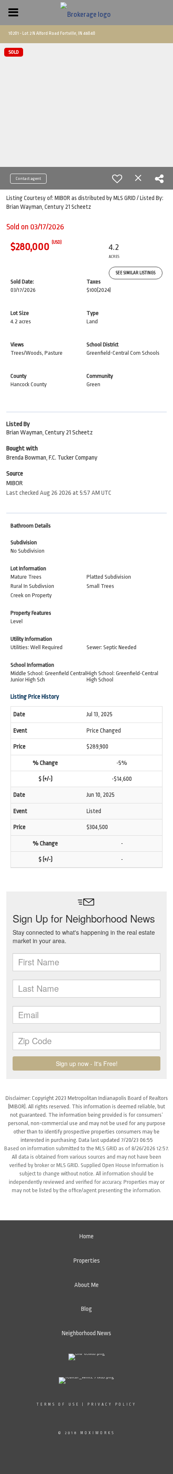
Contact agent (28, 179)
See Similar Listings (135, 273)
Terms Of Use (58, 1404)
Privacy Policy (111, 1404)
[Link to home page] (86, 12)
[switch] (117, 179)
